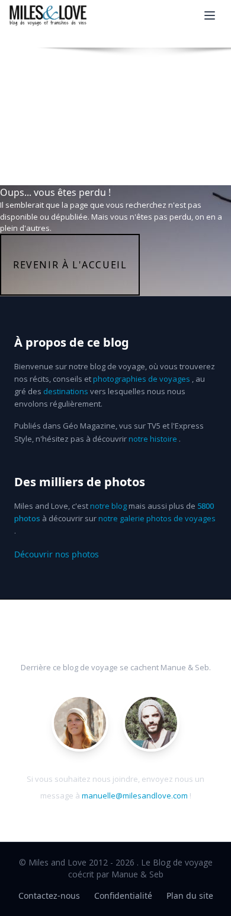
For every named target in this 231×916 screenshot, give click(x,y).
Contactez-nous (49, 895)
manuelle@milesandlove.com (135, 795)
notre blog (108, 505)
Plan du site (189, 895)
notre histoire (153, 438)
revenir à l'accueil (70, 264)
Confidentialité (123, 895)
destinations (65, 391)
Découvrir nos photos (56, 554)
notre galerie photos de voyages (157, 518)
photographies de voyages (141, 378)
